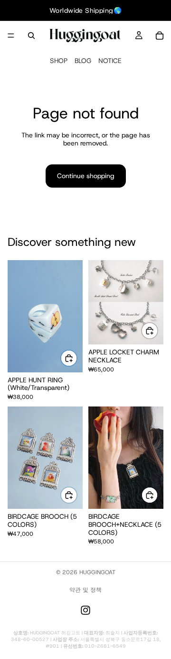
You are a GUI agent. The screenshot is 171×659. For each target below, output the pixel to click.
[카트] (159, 35)
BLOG (83, 60)
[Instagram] (85, 610)
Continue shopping (85, 176)
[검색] (31, 35)
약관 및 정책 (85, 590)
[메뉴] (11, 35)
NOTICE (110, 60)
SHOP (58, 60)
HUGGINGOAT (97, 572)
